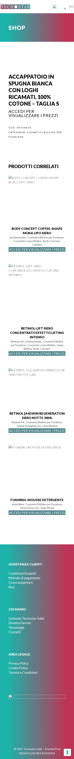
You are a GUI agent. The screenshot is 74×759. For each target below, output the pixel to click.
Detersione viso (29, 507)
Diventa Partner (20, 623)
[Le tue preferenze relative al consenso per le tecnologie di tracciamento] (67, 752)
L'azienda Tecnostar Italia (26, 618)
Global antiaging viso (29, 425)
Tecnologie (16, 627)
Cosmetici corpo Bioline (27, 241)
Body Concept (51, 241)
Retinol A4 (18, 422)
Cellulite (37, 244)
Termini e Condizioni (23, 672)
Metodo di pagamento (24, 578)
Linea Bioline (50, 425)
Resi (12, 587)
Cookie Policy (18, 668)
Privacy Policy (19, 663)
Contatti (15, 632)
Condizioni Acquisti (22, 573)
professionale (18, 237)
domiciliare (18, 504)
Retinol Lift (17, 341)
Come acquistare (21, 582)
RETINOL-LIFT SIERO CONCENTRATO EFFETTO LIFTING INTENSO (37, 332)
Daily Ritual (47, 507)
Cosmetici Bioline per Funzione (45, 237)
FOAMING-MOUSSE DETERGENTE (37, 500)
